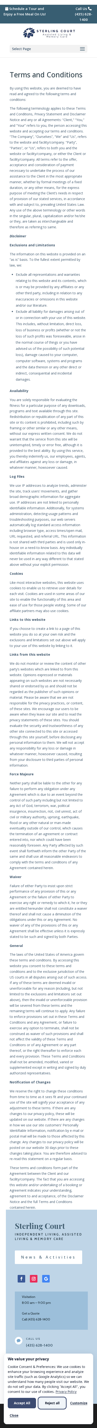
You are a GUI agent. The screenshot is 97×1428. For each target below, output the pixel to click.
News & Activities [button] (48, 1257)
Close (14, 1415)
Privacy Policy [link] (66, 1391)
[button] (48, 49)
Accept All (22, 1403)
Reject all (52, 1403)
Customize (78, 1403)
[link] (49, 32)
